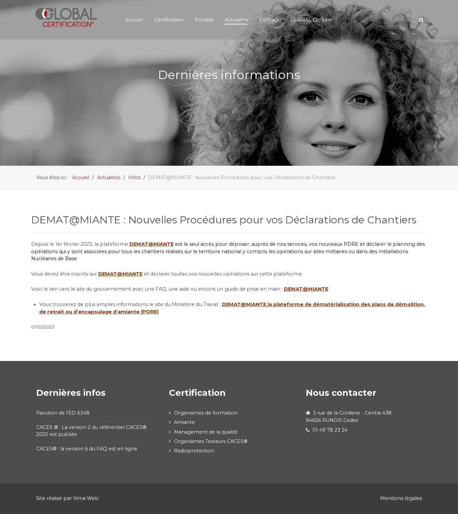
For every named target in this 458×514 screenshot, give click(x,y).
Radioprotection (194, 450)
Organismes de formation (205, 413)
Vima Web (86, 498)
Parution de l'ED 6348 (63, 413)
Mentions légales (401, 498)
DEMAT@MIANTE (306, 289)
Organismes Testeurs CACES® (210, 441)
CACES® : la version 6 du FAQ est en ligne (87, 449)
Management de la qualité (206, 432)
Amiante (184, 422)
